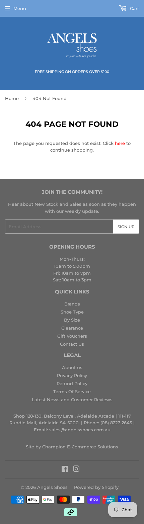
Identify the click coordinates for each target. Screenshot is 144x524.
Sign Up (126, 226)
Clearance (72, 328)
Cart (134, 8)
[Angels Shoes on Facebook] (64, 469)
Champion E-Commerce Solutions (80, 446)
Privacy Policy (72, 375)
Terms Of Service (72, 391)
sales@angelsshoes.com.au (80, 429)
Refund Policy (72, 383)
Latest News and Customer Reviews (72, 399)
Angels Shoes (52, 487)
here (120, 143)
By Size (72, 320)
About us (72, 367)
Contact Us (72, 344)
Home (12, 98)
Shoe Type (72, 312)
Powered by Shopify (96, 487)
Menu (19, 8)
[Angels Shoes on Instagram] (76, 469)
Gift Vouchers (72, 336)
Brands (72, 304)
